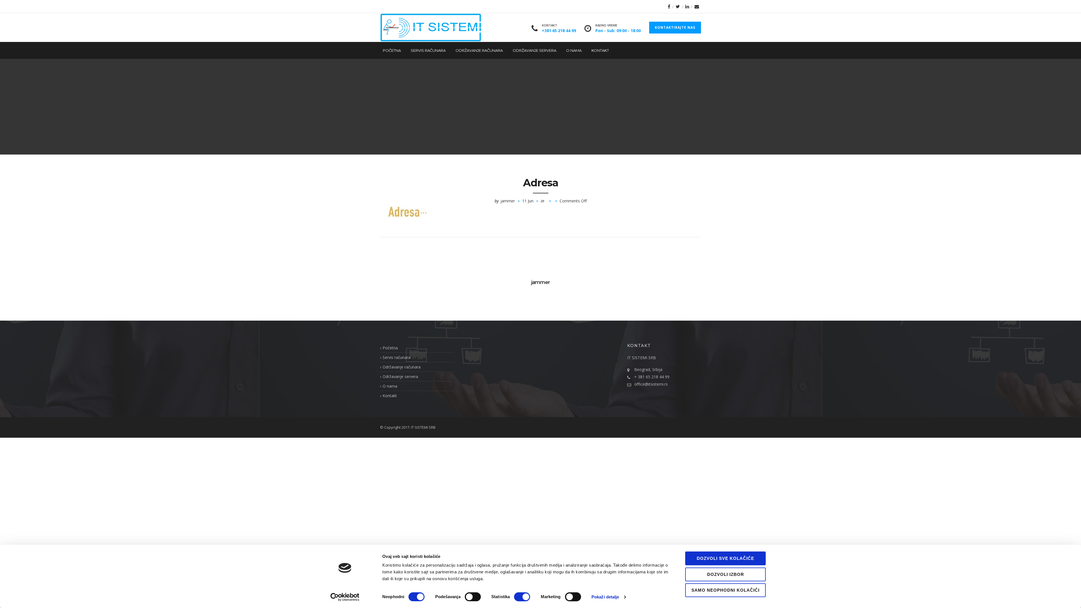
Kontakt (600, 50)
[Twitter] (678, 6)
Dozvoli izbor (725, 574)
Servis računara (428, 50)
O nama (574, 50)
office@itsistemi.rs (651, 384)
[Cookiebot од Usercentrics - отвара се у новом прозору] (345, 597)
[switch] (473, 596)
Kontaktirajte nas (675, 27)
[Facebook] (669, 6)
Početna (392, 50)
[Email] (697, 6)
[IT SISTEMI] (430, 27)
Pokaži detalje (605, 596)
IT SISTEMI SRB (423, 427)
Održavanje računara (479, 50)
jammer (508, 201)
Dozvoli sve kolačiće (725, 558)
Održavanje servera (534, 50)
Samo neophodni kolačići (725, 590)
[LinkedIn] (687, 6)
